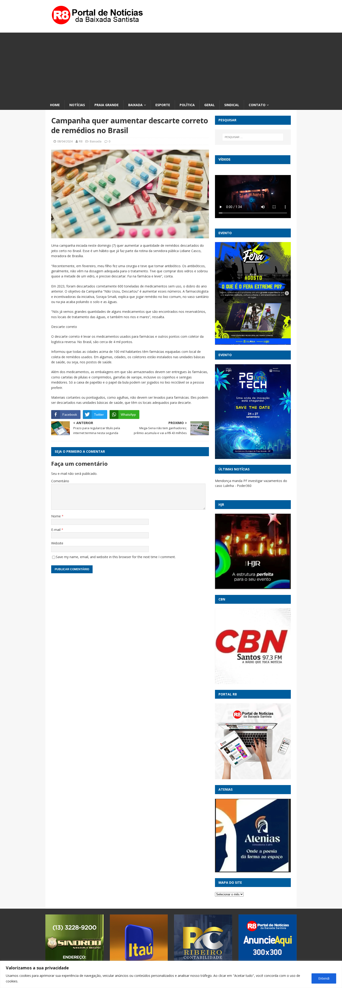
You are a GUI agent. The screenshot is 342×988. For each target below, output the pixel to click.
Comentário (60, 481)
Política (187, 105)
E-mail (56, 529)
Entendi (323, 978)
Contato (257, 105)
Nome (56, 516)
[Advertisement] (171, 65)
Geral (209, 105)
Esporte (162, 105)
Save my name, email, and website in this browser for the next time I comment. (116, 557)
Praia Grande (106, 105)
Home (55, 105)
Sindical (231, 105)
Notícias (77, 105)
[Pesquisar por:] (253, 137)
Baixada (135, 105)
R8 (80, 141)
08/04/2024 (65, 141)
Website (57, 543)
